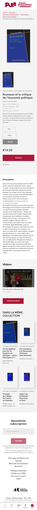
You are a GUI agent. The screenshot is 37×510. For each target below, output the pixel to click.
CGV (25, 498)
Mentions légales (17, 498)
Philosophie (8, 91)
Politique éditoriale (18, 471)
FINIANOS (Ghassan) (26, 359)
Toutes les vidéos (13, 301)
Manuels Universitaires (18, 464)
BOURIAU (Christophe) (26, 404)
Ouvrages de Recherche (18, 458)
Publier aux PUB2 (18, 473)
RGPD (29, 498)
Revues (18, 461)
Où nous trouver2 (18, 476)
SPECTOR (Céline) (10, 101)
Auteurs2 (19, 466)
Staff (18, 479)
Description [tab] (8, 179)
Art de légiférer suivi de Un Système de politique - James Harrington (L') (10, 353)
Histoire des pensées (23, 91)
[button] (32, 505)
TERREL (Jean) (7, 404)
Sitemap (8, 498)
